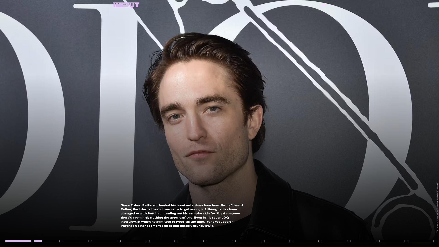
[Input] (126, 5)
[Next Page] (292, 123)
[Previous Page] (72, 123)
